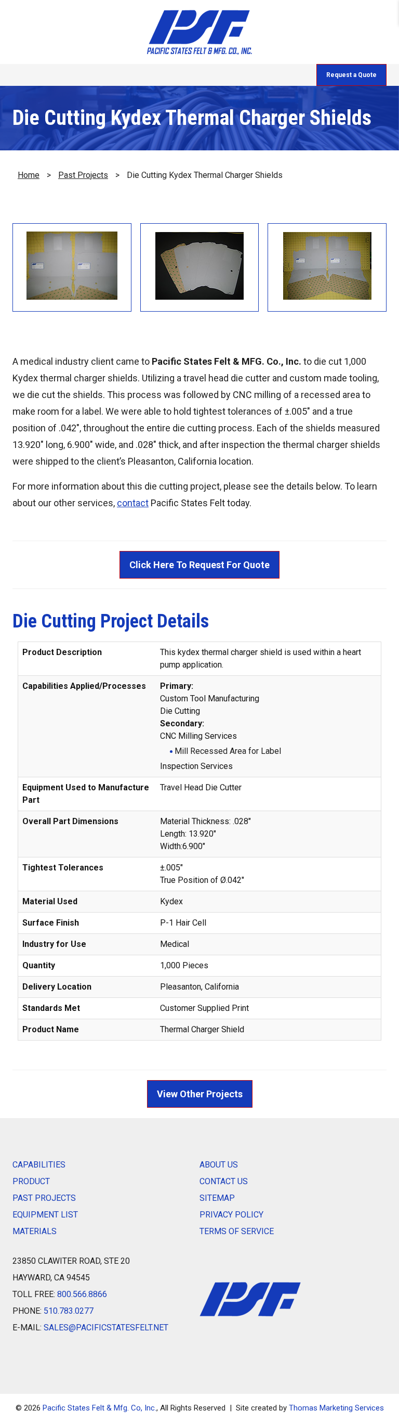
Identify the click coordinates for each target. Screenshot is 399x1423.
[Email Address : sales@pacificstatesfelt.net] (96, 75)
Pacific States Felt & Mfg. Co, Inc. (99, 1408)
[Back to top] (363, 1387)
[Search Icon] (137, 75)
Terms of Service (237, 1231)
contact (133, 502)
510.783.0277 (69, 1311)
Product (31, 1181)
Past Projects (83, 175)
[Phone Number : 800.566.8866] (57, 75)
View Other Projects (200, 1093)
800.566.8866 (82, 1294)
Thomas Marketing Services (336, 1408)
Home (28, 175)
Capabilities (38, 1165)
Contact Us (224, 1181)
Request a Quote (351, 75)
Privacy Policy (231, 1215)
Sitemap (217, 1198)
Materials (34, 1231)
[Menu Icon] (17, 75)
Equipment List (45, 1215)
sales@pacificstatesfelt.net (106, 1327)
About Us (219, 1165)
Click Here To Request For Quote (199, 564)
